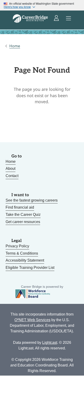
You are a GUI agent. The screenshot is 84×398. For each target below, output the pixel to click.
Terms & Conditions (22, 253)
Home (14, 46)
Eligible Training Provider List (30, 268)
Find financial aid (20, 207)
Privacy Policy (17, 246)
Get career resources (23, 222)
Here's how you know (17, 7)
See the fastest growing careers (32, 200)
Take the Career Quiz (23, 215)
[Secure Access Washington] (57, 18)
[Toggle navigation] (68, 18)
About (10, 169)
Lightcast (49, 343)
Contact (12, 176)
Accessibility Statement (25, 260)
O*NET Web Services (32, 320)
